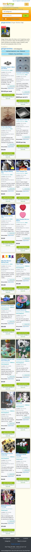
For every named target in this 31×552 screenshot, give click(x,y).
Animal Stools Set (21, 310)
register (18, 0)
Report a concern (22, 541)
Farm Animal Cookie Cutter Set (7, 454)
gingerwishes (10, 22)
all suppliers (4, 46)
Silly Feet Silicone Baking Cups (6, 261)
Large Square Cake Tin (22, 119)
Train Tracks (19, 264)
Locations (25, 538)
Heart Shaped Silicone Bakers (22, 220)
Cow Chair (19, 403)
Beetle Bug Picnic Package (6, 506)
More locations (15, 19)
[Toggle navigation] (26, 4)
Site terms (16, 538)
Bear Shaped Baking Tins (7, 172)
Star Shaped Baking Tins (6, 216)
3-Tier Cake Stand (6, 127)
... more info (11, 86)
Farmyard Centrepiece (22, 359)
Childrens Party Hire (5, 70)
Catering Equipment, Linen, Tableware (15, 51)
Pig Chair (3, 409)
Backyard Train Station (7, 305)
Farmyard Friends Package (21, 455)
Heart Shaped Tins (21, 171)
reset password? (25, 0)
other (11, 70)
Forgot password (15, 544)
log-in (14, 0)
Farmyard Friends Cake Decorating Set (7, 359)
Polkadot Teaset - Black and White (8, 67)
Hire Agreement (7, 538)
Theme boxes (19, 459)
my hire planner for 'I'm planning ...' (11, 7)
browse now (20, 9)
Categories (7, 541)
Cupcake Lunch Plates (22, 73)
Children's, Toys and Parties (15, 54)
